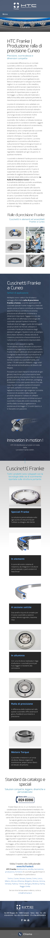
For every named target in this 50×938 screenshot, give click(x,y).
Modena (35, 883)
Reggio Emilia (25, 886)
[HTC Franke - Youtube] (28, 920)
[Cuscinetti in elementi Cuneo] (25, 543)
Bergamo (28, 881)
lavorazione (38, 869)
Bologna (28, 883)
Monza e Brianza (17, 881)
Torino (10, 878)
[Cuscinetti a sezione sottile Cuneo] (25, 591)
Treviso (21, 883)
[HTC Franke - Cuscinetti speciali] (25, 907)
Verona (42, 881)
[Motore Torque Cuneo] (25, 736)
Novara (22, 878)
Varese (28, 878)
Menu (5, 14)
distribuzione (22, 869)
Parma (42, 883)
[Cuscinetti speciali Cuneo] (25, 496)
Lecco (40, 878)
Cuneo (16, 878)
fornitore (18, 872)
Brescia (35, 881)
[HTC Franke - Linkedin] (25, 920)
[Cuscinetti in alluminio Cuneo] (25, 640)
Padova (15, 883)
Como (34, 878)
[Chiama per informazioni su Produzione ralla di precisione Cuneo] (25, 801)
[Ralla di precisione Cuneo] (25, 688)
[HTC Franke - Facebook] (22, 920)
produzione (9, 872)
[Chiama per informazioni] (25, 934)
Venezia (8, 883)
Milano (7, 881)
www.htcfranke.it (25, 866)
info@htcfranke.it (25, 893)
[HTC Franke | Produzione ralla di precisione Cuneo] (25, 6)
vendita (30, 869)
